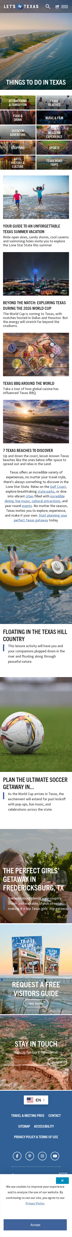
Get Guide (36, 1003)
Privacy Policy (35, 1203)
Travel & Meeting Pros (27, 1115)
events (27, 505)
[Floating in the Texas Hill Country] (36, 576)
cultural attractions (46, 501)
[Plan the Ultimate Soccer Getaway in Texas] (36, 724)
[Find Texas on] (17, 1156)
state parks (46, 491)
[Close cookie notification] (62, 1180)
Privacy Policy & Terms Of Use (36, 1136)
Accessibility (44, 1126)
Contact (54, 1115)
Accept (35, 1224)
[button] (64, 6)
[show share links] (57, 6)
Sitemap (24, 1126)
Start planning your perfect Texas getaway (40, 517)
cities (30, 496)
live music (22, 501)
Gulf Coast (58, 486)
